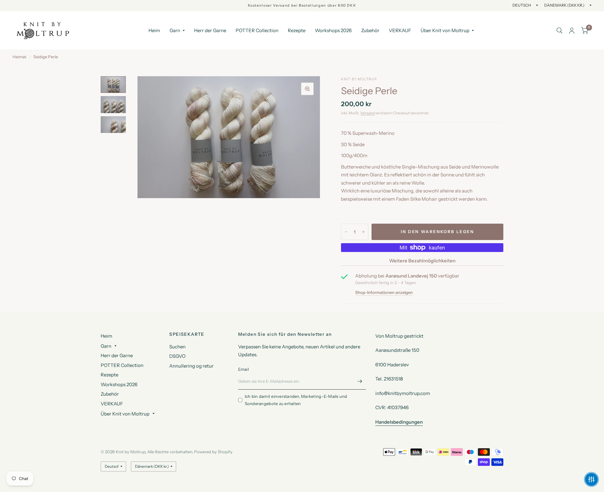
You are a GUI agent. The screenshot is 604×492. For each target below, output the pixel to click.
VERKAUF (400, 30)
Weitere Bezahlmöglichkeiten (422, 261)
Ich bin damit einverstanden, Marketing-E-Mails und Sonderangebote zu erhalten (296, 400)
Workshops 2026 (333, 30)
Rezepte (296, 30)
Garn (175, 30)
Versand (367, 113)
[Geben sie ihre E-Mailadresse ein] (359, 381)
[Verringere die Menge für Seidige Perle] (346, 232)
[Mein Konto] (572, 30)
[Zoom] (307, 89)
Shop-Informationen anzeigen (384, 292)
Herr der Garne (210, 30)
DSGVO (177, 356)
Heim (154, 30)
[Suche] (559, 30)
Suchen (177, 347)
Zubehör (370, 30)
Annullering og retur (191, 366)
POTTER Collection (257, 30)
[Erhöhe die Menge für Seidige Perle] (363, 232)
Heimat (19, 56)
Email (243, 369)
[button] (591, 479)
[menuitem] (154, 30)
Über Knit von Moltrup (445, 30)
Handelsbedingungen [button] (399, 422)
